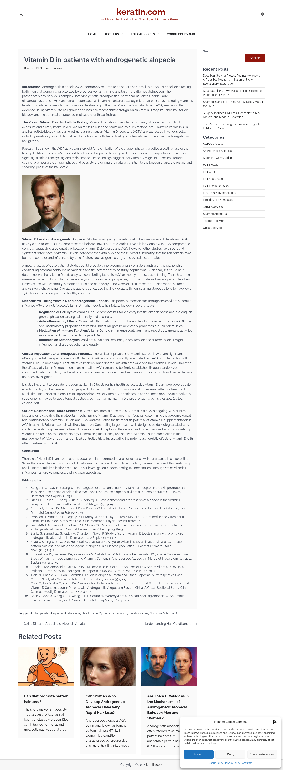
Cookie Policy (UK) (181, 34)
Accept (198, 754)
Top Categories (143, 34)
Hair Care (209, 172)
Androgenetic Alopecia (46, 613)
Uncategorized (212, 227)
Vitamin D (170, 613)
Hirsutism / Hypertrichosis (219, 193)
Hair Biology (210, 164)
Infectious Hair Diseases (218, 200)
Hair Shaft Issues (213, 178)
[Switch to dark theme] (262, 14)
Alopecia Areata (213, 143)
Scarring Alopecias (215, 214)
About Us (247, 763)
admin (30, 68)
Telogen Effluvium (214, 221)
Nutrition (156, 613)
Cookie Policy (216, 763)
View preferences (262, 754)
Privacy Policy (232, 763)
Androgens (72, 613)
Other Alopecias (213, 206)
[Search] (21, 14)
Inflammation (117, 613)
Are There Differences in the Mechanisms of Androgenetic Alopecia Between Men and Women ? (168, 707)
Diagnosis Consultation (217, 157)
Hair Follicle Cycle (94, 613)
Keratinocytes (138, 613)
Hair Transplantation (216, 185)
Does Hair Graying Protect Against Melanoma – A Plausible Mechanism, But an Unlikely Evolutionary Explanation (232, 79)
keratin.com (141, 12)
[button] (275, 722)
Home (92, 34)
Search (208, 51)
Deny (230, 754)
